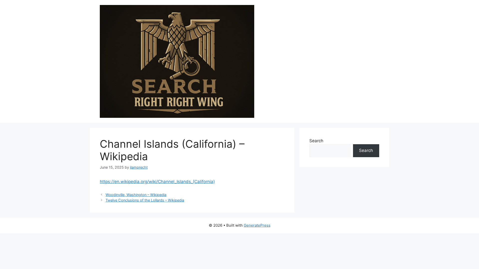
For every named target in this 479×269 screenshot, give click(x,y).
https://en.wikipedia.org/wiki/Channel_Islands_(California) (157, 181)
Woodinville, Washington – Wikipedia (136, 195)
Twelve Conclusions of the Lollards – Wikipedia (145, 200)
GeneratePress (257, 225)
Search (316, 140)
